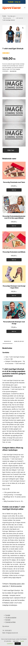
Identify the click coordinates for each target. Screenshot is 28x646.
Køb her (11, 150)
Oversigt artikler (10, 622)
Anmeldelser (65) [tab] (19, 341)
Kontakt (7, 620)
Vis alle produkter (10, 617)
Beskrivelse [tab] (7, 341)
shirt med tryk (19, 18)
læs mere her (13, 71)
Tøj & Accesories (7, 18)
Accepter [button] (18, 643)
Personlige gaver (12, 16)
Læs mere (15, 641)
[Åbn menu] (25, 8)
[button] (23, 28)
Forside (4, 16)
